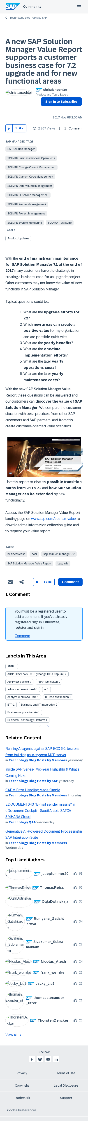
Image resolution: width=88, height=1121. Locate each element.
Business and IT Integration (38, 704)
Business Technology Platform (26, 720)
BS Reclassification (57, 697)
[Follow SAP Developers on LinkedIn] (56, 1059)
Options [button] (43, 109)
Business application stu (22, 712)
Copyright (22, 1085)
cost (34, 554)
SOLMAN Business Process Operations (31, 158)
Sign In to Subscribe (61, 101)
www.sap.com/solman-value (53, 519)
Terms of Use (66, 1073)
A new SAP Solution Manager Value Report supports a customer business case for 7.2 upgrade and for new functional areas (43, 61)
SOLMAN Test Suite (60, 222)
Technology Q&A (22, 822)
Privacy (22, 1073)
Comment (22, 636)
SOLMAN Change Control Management (31, 167)
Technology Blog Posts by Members (38, 760)
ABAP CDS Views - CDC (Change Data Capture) (35, 674)
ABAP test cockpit (18, 681)
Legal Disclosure (66, 1085)
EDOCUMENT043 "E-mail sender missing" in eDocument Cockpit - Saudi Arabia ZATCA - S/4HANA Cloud (40, 810)
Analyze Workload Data (22, 697)
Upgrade (63, 563)
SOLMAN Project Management (26, 213)
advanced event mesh (21, 689)
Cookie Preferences (22, 1110)
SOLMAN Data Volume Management (29, 185)
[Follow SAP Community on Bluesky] (40, 1059)
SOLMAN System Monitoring (24, 222)
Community (32, 6)
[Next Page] (47, 726)
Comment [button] (70, 582)
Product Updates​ (18, 238)
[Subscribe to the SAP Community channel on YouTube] (48, 1059)
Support (66, 1098)
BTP (9, 704)
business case (16, 554)
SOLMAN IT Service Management (28, 195)
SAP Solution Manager (21, 149)
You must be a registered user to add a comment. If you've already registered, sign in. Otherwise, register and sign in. (41, 619)
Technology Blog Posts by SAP (28, 17)
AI (45, 689)
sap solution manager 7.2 (59, 554)
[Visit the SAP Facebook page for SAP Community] (32, 1059)
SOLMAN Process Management (26, 204)
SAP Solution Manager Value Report (29, 563)
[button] (9, 128)
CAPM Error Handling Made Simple (32, 790)
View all (11, 1035)
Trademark (22, 1098)
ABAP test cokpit (48, 681)
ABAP (10, 666)
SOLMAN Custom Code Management (30, 176)
